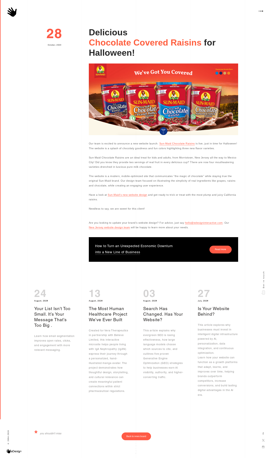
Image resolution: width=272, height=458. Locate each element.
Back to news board (136, 436)
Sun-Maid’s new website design (127, 194)
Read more (220, 249)
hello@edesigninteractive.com (204, 222)
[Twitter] (263, 440)
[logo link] (12, 12)
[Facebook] (263, 433)
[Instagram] (263, 447)
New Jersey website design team (109, 227)
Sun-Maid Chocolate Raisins (177, 143)
